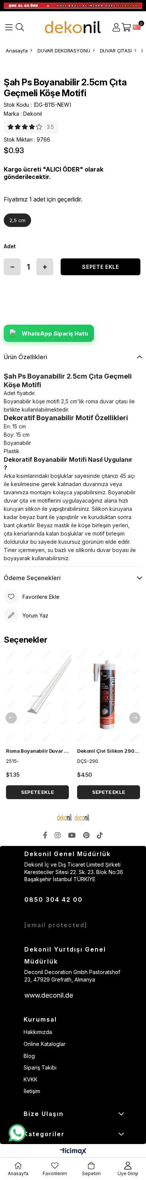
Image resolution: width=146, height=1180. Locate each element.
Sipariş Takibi (40, 1067)
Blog (29, 1056)
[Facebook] (45, 835)
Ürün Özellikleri (25, 357)
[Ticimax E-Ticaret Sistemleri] (73, 1152)
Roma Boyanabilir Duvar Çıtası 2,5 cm (37, 751)
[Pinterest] (86, 835)
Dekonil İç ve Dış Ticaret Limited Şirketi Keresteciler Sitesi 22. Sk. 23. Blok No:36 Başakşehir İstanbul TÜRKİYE (73, 871)
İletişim (32, 1091)
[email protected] (56, 925)
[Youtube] (72, 835)
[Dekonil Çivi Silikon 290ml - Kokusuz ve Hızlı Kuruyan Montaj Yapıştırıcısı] (108, 696)
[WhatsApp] (16, 1133)
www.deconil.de (48, 995)
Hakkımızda (38, 1032)
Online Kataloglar (45, 1044)
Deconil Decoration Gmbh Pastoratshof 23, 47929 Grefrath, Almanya (72, 976)
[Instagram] (58, 835)
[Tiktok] (100, 835)
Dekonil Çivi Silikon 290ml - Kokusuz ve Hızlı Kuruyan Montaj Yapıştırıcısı (108, 751)
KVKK (30, 1079)
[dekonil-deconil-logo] (73, 817)
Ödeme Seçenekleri (32, 578)
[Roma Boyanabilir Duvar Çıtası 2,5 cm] (37, 696)
